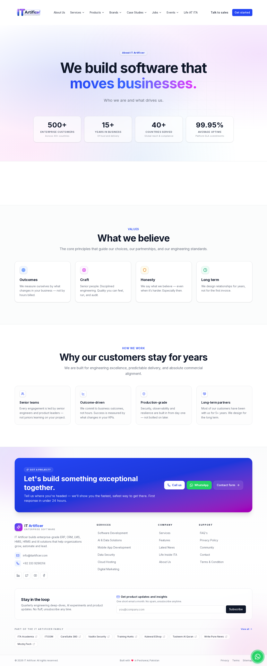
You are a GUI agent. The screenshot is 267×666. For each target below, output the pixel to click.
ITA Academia (26, 636)
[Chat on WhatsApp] (257, 656)
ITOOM (49, 636)
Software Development (113, 533)
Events (171, 12)
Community (207, 547)
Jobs (155, 12)
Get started (242, 12)
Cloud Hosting (107, 562)
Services (75, 12)
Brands (113, 12)
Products (95, 12)
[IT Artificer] (29, 12)
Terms (236, 660)
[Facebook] (43, 575)
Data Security (106, 554)
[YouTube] (35, 575)
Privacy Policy (209, 540)
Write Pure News (214, 636)
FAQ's (204, 533)
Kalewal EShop (153, 636)
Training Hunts (125, 636)
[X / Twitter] (26, 575)
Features (164, 540)
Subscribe (236, 609)
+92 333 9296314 (34, 563)
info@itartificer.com (35, 555)
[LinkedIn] (18, 575)
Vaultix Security (97, 636)
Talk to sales (219, 12)
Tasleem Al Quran (183, 636)
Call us (177, 485)
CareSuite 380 (69, 636)
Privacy (225, 660)
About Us (59, 12)
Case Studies (135, 12)
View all (245, 629)
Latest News (167, 547)
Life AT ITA (191, 12)
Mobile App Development (114, 547)
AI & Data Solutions (110, 540)
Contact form (226, 485)
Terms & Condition (212, 562)
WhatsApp (201, 485)
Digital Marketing (108, 569)
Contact (205, 554)
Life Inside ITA (168, 554)
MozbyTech (24, 644)
